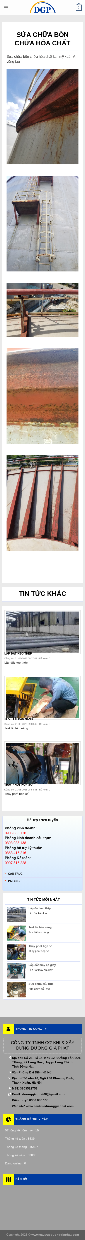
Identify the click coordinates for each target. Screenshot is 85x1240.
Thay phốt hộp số (40, 946)
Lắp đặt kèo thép (40, 908)
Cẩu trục (15, 873)
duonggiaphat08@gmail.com (43, 1094)
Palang (14, 881)
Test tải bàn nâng (40, 927)
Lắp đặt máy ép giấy (42, 965)
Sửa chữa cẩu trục (41, 983)
